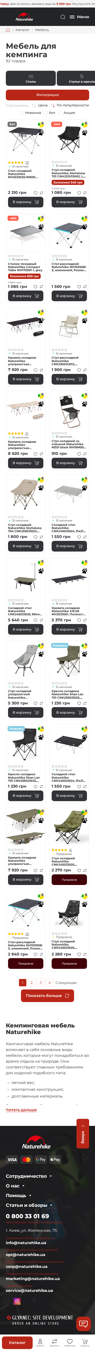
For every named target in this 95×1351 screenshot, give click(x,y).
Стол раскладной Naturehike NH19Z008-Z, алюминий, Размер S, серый (69, 267)
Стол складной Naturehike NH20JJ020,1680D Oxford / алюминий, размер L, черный (23, 174)
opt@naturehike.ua (25, 1254)
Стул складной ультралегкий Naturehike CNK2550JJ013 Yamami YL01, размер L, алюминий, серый (25, 694)
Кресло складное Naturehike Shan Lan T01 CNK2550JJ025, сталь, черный (24, 777)
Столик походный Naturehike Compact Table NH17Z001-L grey (25, 267)
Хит (52, 113)
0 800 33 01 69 (27, 1216)
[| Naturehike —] (24, 16)
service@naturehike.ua (29, 1290)
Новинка (33, 113)
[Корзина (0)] (85, 1341)
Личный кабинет (40, 1341)
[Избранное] (70, 1341)
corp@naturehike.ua (27, 1266)
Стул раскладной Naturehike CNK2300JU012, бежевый (65, 361)
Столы (31, 78)
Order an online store (35, 1323)
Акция (69, 113)
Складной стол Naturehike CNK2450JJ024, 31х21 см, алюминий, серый (69, 528)
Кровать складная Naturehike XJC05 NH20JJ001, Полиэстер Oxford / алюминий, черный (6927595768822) (69, 611)
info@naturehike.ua (26, 1242)
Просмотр (25, 139)
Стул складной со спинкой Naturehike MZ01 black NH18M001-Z (69, 444)
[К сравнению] (41, 193)
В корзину (22, 202)
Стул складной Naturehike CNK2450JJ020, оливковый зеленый (68, 861)
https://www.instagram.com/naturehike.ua (17, 1301)
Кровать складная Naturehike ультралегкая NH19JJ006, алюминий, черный (23, 361)
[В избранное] (36, 193)
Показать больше (44, 995)
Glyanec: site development (42, 1318)
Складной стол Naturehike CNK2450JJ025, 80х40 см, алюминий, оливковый (24, 611)
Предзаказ (69, 879)
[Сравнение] (54, 1341)
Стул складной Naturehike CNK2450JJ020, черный (63, 944)
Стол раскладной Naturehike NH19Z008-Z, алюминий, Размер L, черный (25, 945)
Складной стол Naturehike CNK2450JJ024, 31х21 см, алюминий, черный (67, 777)
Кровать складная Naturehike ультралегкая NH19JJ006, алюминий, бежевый (25, 445)
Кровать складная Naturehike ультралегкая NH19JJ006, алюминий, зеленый (24, 861)
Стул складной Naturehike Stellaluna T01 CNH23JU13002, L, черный (68, 173)
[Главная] (8, 30)
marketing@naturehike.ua (33, 1278)
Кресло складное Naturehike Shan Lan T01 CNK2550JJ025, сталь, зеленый (67, 694)
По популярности (73, 105)
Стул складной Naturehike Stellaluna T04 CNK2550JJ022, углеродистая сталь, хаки (24, 528)
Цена (43, 105)
